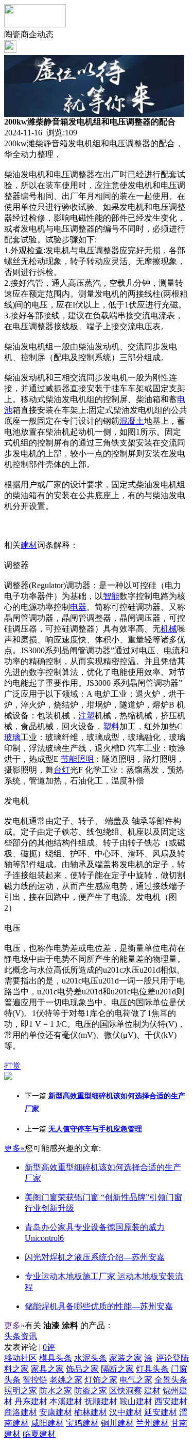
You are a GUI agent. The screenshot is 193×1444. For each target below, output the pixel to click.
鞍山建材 (135, 1401)
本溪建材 (65, 1401)
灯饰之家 (100, 1379)
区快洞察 (125, 1390)
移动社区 (20, 1358)
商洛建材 (20, 1412)
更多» (14, 1148)
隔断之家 (117, 1368)
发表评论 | (29, 1347)
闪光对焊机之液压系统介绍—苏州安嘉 (95, 1257)
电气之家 (135, 1379)
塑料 (111, 726)
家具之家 (47, 1368)
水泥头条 (90, 1358)
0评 (49, 1347)
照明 (85, 759)
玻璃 (12, 737)
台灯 (62, 769)
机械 (169, 628)
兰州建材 (152, 1423)
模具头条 (55, 1358)
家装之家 (125, 1358)
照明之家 (20, 1390)
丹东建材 (30, 1401)
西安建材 (170, 1401)
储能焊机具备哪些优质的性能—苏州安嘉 (99, 1306)
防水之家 (55, 1390)
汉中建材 (125, 1412)
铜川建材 (117, 1423)
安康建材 (55, 1412)
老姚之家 (65, 1379)
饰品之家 (82, 1368)
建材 (29, 545)
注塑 (86, 715)
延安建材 (160, 1412)
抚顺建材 (100, 1401)
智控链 (35, 1379)
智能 (111, 596)
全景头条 (170, 1379)
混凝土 (131, 421)
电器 (78, 607)
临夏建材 (39, 1434)
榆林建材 (90, 1412)
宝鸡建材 (82, 1423)
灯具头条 (152, 1368)
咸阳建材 (47, 1423)
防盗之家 (90, 1390)
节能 (69, 759)
